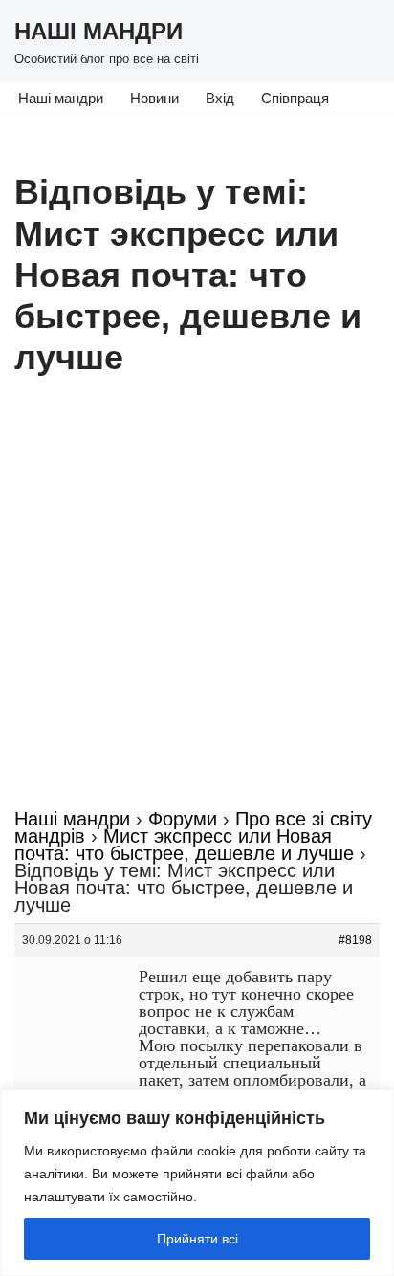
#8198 (355, 940)
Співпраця (295, 98)
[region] (197, 1182)
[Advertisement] (197, 604)
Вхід (220, 98)
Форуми (182, 818)
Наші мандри (60, 98)
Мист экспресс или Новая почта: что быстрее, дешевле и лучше (184, 844)
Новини (154, 98)
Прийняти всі (197, 1238)
